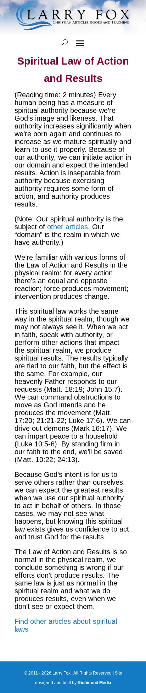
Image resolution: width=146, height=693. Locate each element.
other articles (67, 227)
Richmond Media (94, 682)
